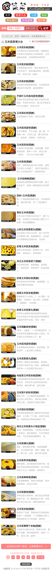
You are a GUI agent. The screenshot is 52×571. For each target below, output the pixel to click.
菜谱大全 (21, 15)
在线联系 (45, 568)
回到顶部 (26, 564)
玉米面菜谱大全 (38, 36)
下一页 (40, 557)
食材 (44, 15)
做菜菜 (7, 568)
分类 (33, 15)
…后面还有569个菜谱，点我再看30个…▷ (26, 546)
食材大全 (25, 36)
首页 (7, 15)
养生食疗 (11, 20)
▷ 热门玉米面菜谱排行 (39, 41)
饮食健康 (27, 20)
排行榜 (41, 20)
